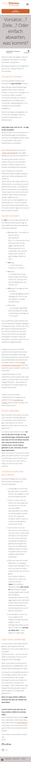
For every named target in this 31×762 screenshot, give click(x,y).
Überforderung (22, 723)
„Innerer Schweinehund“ (10, 153)
